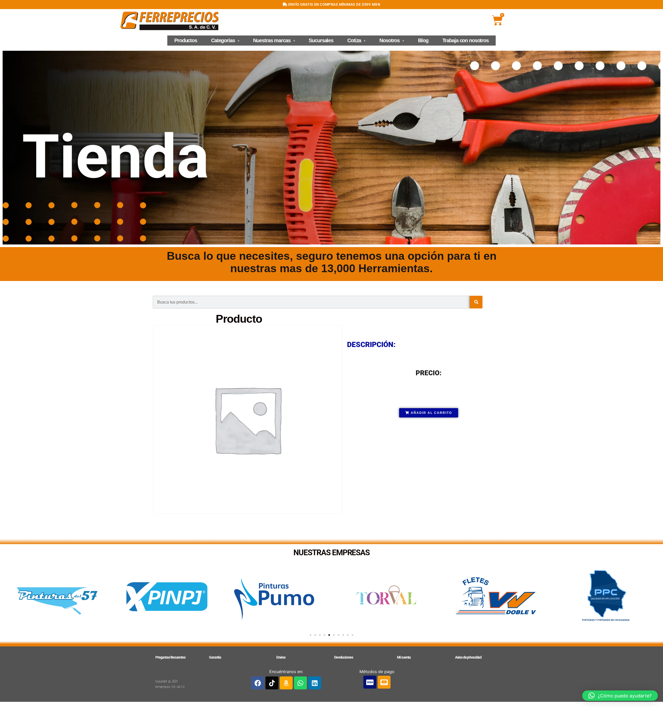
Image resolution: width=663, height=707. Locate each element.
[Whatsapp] (300, 682)
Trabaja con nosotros (465, 40)
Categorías (223, 40)
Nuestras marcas (271, 40)
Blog (423, 40)
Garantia (215, 657)
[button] (225, 40)
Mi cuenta (404, 657)
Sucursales (321, 40)
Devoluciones (343, 657)
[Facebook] (257, 682)
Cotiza (354, 40)
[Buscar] (476, 302)
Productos (185, 40)
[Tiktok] (271, 682)
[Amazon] (286, 682)
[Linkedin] (314, 682)
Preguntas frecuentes (170, 657)
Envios (280, 657)
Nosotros (389, 40)
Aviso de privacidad (468, 657)
